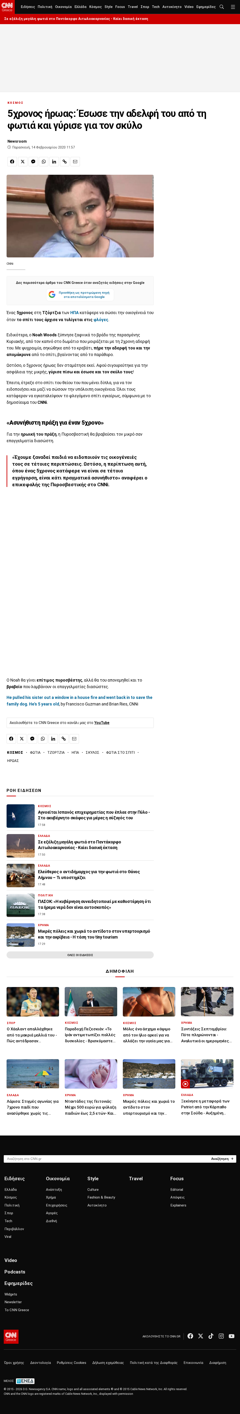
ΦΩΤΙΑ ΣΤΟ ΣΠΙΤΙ (120, 752)
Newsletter (13, 1302)
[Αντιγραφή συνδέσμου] (64, 161)
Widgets (10, 1294)
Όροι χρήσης (14, 1363)
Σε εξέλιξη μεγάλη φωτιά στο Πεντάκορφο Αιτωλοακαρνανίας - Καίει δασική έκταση (76, 19)
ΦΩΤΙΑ (35, 752)
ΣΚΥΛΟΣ (92, 752)
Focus (120, 7)
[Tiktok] (211, 1336)
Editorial (176, 1190)
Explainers (178, 1205)
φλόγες (101, 319)
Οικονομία (63, 7)
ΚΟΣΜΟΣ (15, 102)
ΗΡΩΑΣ (13, 761)
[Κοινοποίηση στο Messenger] (33, 161)
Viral (7, 1237)
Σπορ (145, 7)
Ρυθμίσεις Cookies (71, 1363)
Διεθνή (51, 1221)
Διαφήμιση (217, 1363)
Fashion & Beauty (101, 1197)
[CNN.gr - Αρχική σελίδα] (11, 1337)
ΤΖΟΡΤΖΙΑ (56, 752)
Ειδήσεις (28, 7)
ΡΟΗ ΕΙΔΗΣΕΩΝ (24, 790)
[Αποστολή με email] (75, 161)
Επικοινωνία (193, 1363)
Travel (133, 7)
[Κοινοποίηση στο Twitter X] (22, 161)
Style (108, 7)
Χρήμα (51, 1197)
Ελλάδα (80, 7)
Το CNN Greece (16, 1310)
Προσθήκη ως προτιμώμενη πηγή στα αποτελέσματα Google (84, 295)
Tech (156, 7)
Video (189, 7)
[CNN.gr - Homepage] (7, 7)
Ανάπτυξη (54, 1190)
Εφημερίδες (206, 7)
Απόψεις (177, 1197)
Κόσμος (95, 7)
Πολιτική (45, 7)
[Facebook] (190, 1336)
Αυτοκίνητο (172, 7)
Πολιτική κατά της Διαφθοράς (154, 1363)
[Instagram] (221, 1336)
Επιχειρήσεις (56, 1205)
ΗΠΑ (75, 752)
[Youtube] (231, 1336)
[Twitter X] (200, 1336)
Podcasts (14, 1272)
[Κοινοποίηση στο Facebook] (12, 161)
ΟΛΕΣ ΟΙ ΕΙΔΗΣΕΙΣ (80, 955)
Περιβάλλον (14, 1229)
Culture (93, 1190)
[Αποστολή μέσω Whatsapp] (43, 161)
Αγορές (52, 1213)
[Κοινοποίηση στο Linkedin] (54, 161)
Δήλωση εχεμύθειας (108, 1363)
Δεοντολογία (40, 1363)
